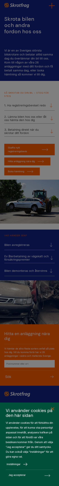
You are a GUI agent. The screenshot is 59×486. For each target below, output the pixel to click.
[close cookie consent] (52, 408)
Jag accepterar (17, 475)
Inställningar (13, 464)
